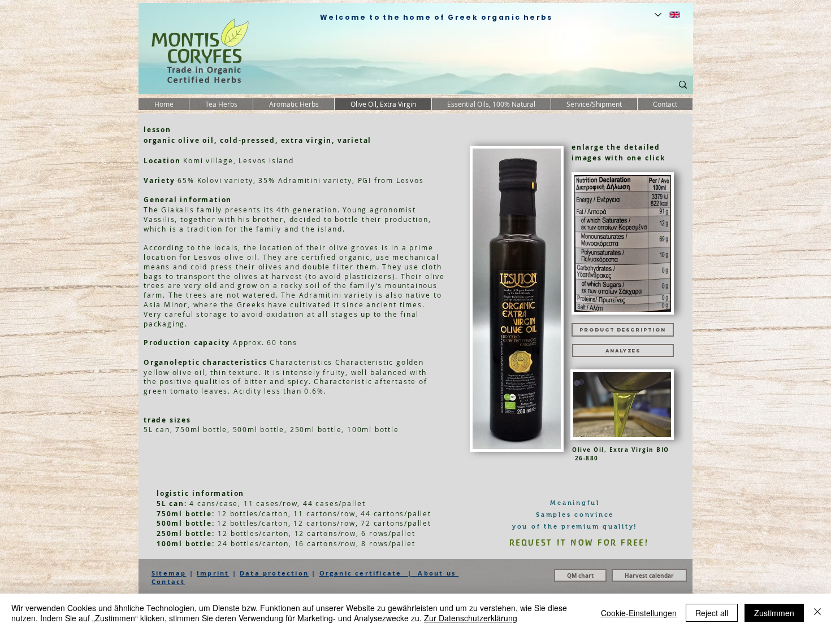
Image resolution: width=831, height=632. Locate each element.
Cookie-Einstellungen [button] (639, 612)
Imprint (213, 573)
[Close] (817, 613)
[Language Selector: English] (667, 15)
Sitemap (169, 573)
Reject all (711, 612)
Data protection (274, 573)
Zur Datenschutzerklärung (470, 618)
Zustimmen (774, 612)
